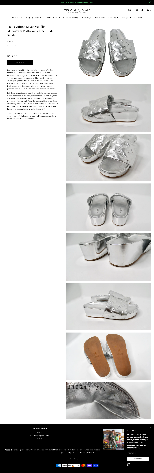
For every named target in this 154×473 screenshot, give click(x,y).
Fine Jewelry (100, 17)
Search (39, 432)
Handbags (86, 17)
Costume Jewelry (70, 17)
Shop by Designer (34, 17)
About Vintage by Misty (39, 435)
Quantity (10, 41)
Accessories (52, 17)
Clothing (112, 17)
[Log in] (142, 10)
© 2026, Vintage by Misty (76, 459)
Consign (138, 17)
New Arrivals (17, 17)
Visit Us (39, 438)
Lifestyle (125, 17)
